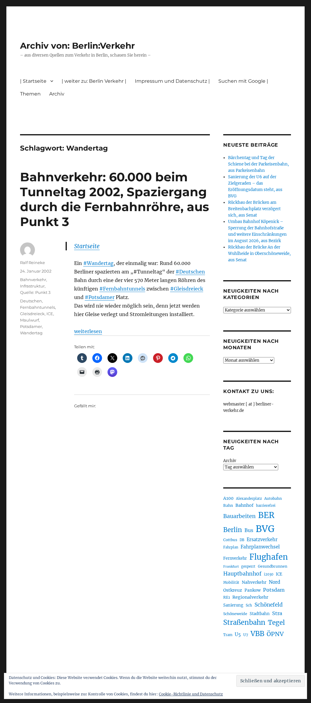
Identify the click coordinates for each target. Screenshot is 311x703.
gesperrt (248, 566)
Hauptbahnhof (242, 573)
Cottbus (230, 540)
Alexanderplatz (249, 498)
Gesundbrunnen (272, 566)
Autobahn (273, 498)
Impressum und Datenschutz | (172, 81)
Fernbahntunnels (37, 307)
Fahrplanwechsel (260, 547)
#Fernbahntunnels (122, 289)
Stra (277, 613)
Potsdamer (31, 326)
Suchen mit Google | (243, 81)
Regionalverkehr (250, 597)
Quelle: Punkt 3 (35, 292)
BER (266, 515)
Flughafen (268, 557)
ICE (49, 313)
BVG (265, 528)
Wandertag (31, 332)
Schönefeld (269, 604)
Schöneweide (235, 613)
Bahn (228, 505)
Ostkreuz (232, 590)
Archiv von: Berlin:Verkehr (77, 45)
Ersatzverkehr (262, 539)
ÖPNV (275, 634)
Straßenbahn (244, 622)
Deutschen (31, 300)
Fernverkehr (235, 558)
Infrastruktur (32, 286)
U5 (238, 634)
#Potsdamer (99, 297)
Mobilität (231, 582)
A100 (228, 498)
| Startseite (33, 81)
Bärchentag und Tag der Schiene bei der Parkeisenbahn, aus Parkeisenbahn (258, 164)
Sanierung (233, 605)
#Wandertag (98, 263)
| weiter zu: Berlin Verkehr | (94, 81)
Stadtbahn (260, 613)
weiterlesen (88, 331)
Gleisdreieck (32, 313)
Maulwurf (29, 320)
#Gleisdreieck (186, 289)
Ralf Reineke (32, 262)
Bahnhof (244, 505)
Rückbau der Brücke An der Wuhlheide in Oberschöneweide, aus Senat (259, 254)
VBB (257, 633)
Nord (274, 582)
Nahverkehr (254, 582)
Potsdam (274, 590)
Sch (249, 605)
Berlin (232, 530)
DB (242, 540)
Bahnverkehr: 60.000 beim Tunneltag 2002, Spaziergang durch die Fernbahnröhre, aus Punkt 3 (114, 199)
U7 (245, 634)
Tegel (276, 623)
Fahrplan (230, 547)
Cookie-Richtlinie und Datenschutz (191, 694)
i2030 (268, 574)
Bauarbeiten (239, 516)
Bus (248, 530)
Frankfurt (231, 567)
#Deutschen (190, 272)
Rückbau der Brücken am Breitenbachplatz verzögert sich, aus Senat (254, 209)
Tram (227, 635)
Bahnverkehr (33, 279)
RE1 (226, 597)
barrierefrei (265, 505)
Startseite (87, 246)
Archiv (229, 460)
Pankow (252, 590)
